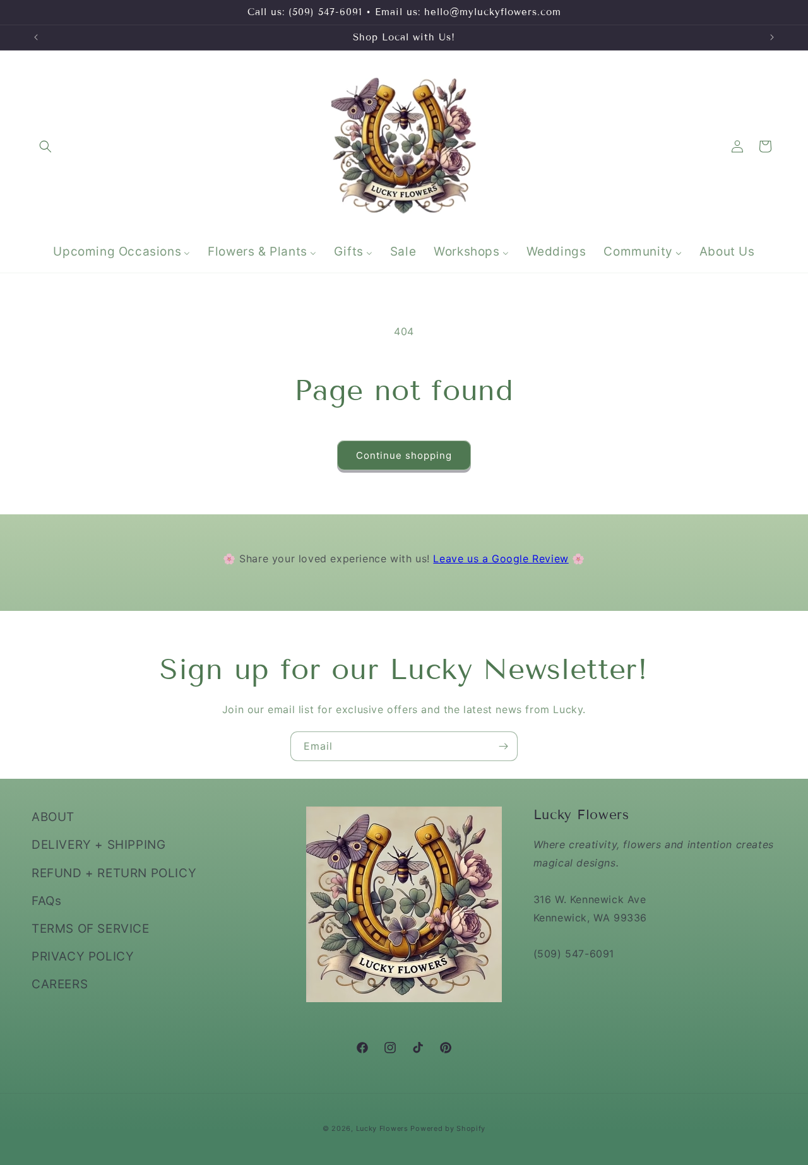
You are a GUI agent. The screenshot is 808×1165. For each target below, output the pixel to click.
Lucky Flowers (382, 1128)
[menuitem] (121, 252)
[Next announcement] (772, 37)
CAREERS (60, 984)
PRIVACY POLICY (83, 956)
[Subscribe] (503, 746)
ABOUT (53, 817)
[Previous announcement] (36, 37)
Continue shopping (404, 455)
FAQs (46, 900)
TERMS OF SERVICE (91, 928)
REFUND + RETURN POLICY (114, 872)
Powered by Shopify (447, 1128)
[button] (45, 146)
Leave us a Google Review (500, 558)
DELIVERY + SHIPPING (98, 844)
